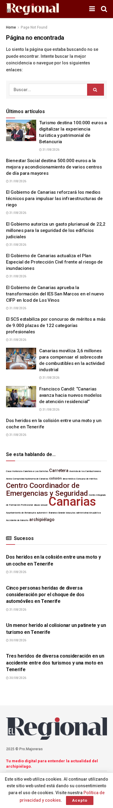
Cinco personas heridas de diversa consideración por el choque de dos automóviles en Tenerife (45, 594)
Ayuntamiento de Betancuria (21, 512)
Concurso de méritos (86, 478)
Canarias (72, 502)
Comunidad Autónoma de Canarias (30, 478)
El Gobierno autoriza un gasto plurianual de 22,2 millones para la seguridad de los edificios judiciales (55, 230)
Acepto (79, 800)
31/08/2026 (50, 149)
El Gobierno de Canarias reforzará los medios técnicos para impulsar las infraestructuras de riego (54, 199)
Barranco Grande (57, 512)
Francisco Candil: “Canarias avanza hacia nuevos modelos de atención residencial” (70, 395)
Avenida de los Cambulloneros (85, 471)
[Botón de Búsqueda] (104, 9)
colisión (55, 478)
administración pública (88, 512)
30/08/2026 (17, 640)
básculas (70, 512)
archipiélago (42, 519)
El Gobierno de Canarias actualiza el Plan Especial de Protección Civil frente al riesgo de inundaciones (54, 262)
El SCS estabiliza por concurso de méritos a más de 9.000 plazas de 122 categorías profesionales (55, 325)
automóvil (42, 512)
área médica (69, 478)
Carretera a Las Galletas (35, 471)
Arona (9, 478)
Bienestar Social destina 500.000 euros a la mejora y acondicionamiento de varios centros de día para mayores (54, 167)
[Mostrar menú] (92, 9)
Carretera (58, 470)
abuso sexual (41, 505)
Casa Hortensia (14, 471)
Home (11, 27)
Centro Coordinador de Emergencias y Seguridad (47, 489)
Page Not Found (34, 27)
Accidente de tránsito (17, 520)
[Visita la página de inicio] (32, 9)
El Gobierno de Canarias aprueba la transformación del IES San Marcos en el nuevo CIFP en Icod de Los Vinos (55, 294)
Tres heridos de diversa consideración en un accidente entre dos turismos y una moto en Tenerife (55, 662)
